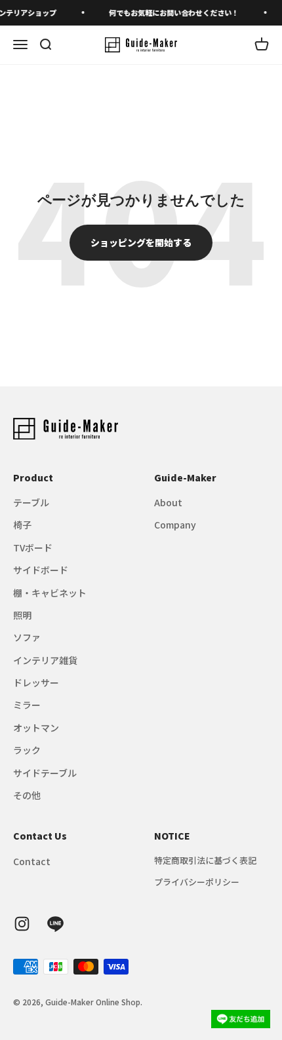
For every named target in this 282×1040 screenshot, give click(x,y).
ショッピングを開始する (141, 242)
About (168, 502)
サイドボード (40, 569)
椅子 (22, 524)
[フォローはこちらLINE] (55, 924)
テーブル (31, 502)
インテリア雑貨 (45, 660)
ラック (27, 749)
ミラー (27, 704)
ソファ (27, 637)
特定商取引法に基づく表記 (205, 860)
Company (175, 524)
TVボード (32, 547)
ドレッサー (36, 682)
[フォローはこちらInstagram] (22, 924)
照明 (22, 615)
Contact (31, 861)
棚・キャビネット (50, 592)
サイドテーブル (45, 772)
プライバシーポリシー (196, 882)
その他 (27, 795)
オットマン (36, 727)
